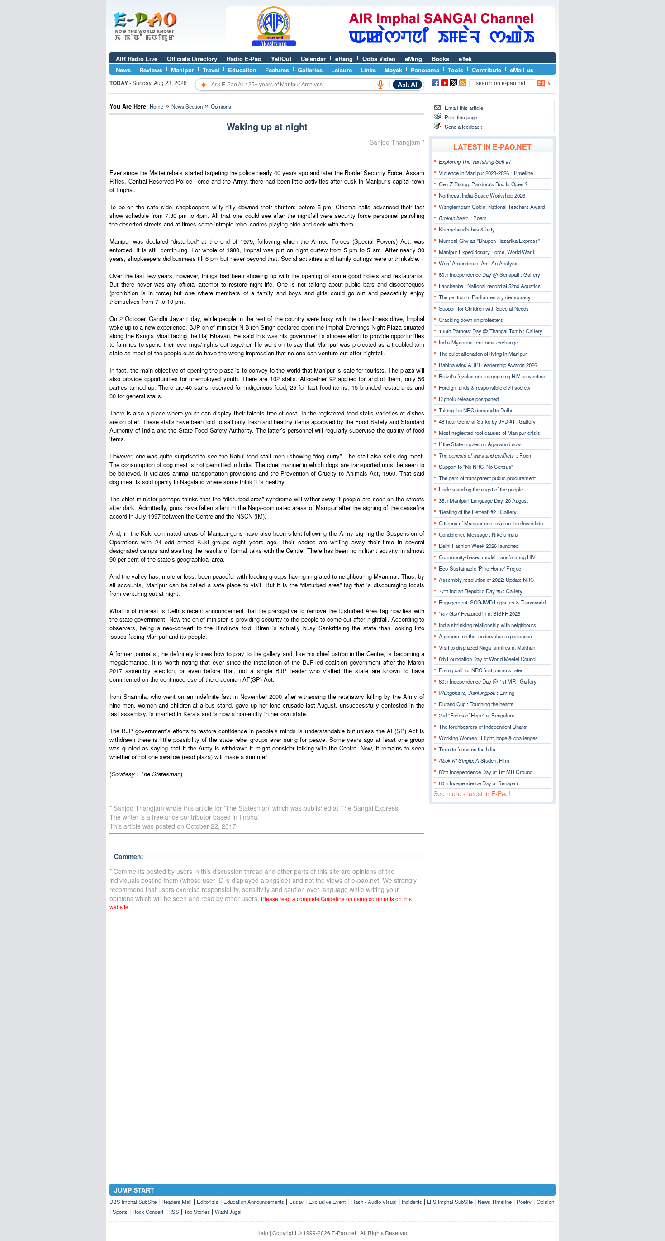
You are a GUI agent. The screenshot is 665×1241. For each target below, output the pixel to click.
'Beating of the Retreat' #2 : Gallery (478, 511)
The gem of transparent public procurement (487, 477)
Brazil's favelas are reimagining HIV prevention (492, 376)
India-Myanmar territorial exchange (478, 342)
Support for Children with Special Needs (484, 308)
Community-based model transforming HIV (487, 557)
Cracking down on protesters (471, 319)
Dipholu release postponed (469, 398)
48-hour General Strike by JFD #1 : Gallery (487, 421)
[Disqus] (266, 1033)
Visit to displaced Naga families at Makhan (487, 647)
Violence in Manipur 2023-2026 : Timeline (486, 172)
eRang (344, 58)
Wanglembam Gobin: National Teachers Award (492, 206)
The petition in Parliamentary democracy (485, 297)
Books (440, 58)
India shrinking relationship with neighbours (487, 624)
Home (156, 106)
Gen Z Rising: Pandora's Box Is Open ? (483, 184)
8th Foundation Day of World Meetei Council (488, 658)
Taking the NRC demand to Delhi (475, 410)
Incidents (412, 1201)
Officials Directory (192, 58)
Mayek (393, 70)
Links (368, 70)
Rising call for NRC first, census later (480, 670)
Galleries (310, 70)
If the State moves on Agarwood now (480, 444)
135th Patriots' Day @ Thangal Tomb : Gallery (490, 331)
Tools (455, 70)
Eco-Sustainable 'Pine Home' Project (480, 568)
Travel (211, 70)
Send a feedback (463, 126)
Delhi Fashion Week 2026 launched (478, 545)
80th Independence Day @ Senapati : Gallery (489, 274)
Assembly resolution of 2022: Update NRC (486, 579)
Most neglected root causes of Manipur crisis (489, 432)
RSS (173, 1211)
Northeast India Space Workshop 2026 (482, 195)
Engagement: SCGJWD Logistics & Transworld (492, 602)
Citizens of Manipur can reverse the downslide (491, 523)
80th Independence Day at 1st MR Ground (485, 771)
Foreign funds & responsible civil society (485, 387)
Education (242, 70)
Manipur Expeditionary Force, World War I (486, 251)
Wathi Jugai (228, 1211)
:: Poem (463, 218)
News (123, 70)
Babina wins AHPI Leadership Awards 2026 (488, 364)
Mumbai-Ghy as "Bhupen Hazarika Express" (489, 240)
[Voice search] (380, 84)
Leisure (341, 70)
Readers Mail (177, 1201)
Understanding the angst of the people (481, 489)
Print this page (461, 117)
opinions (221, 106)
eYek (465, 58)
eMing (413, 58)
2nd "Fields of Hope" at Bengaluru (476, 715)
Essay (296, 1201)
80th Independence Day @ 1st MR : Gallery (488, 681)
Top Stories (197, 1211)
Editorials (207, 1201)
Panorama (425, 70)
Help (262, 1232)
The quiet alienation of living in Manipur (483, 353)
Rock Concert (148, 1211)
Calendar (313, 58)
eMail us (521, 70)
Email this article (464, 107)
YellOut (281, 58)
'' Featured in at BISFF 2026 (479, 613)
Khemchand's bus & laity (467, 229)
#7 (475, 161)
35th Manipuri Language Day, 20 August (483, 500)
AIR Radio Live (136, 58)
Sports (120, 1211)
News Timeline (495, 1201)
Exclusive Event (327, 1201)
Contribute (486, 70)
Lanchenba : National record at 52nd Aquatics (490, 285)
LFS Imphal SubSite (450, 1201)
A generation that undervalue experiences (485, 636)
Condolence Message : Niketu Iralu (478, 534)
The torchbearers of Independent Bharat (483, 726)
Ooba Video (378, 58)
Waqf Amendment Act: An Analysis (479, 263)
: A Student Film (474, 760)
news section (187, 106)
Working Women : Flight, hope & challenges (488, 737)
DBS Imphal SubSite (133, 1201)
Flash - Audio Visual (374, 1201)
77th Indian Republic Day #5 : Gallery (480, 591)
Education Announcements (253, 1201)
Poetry (524, 1201)
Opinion (545, 1201)
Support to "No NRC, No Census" (476, 466)
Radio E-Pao (244, 58)
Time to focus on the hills (467, 749)
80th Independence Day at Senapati (478, 783)
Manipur (182, 70)
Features (277, 70)
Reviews (150, 70)
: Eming (476, 692)
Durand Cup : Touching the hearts (476, 704)
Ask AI (407, 84)
